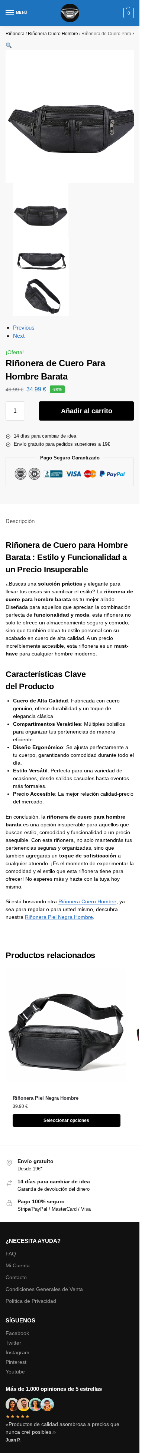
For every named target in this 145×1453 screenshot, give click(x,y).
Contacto (16, 1277)
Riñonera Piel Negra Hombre (59, 917)
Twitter (13, 1343)
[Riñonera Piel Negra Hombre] (66, 1028)
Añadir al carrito (86, 411)
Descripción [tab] (20, 521)
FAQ (11, 1254)
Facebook (17, 1333)
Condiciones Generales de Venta (44, 1289)
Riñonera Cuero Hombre (53, 33)
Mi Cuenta (18, 1265)
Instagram (17, 1352)
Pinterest (16, 1362)
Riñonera (15, 33)
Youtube (15, 1372)
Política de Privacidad (31, 1301)
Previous (24, 327)
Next (19, 336)
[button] (128, 13)
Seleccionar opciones (66, 1120)
